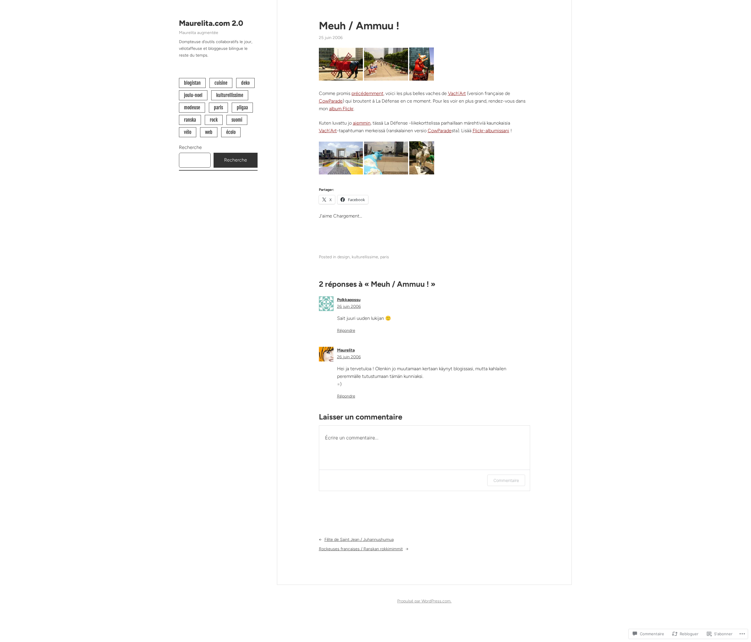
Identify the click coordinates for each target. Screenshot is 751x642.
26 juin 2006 (349, 306)
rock (214, 120)
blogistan (192, 83)
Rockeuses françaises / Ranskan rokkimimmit (361, 548)
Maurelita (346, 350)
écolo (231, 132)
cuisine (220, 83)
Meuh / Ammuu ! (359, 25)
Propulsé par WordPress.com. (424, 601)
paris (218, 108)
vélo (187, 132)
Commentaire (506, 480)
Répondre (346, 330)
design (343, 256)
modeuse (192, 108)
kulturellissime (229, 95)
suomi (236, 120)
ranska (190, 120)
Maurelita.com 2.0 (211, 23)
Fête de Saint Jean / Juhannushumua (359, 539)
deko (245, 83)
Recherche (190, 147)
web (208, 132)
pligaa (242, 108)
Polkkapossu (349, 299)
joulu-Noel (193, 95)
